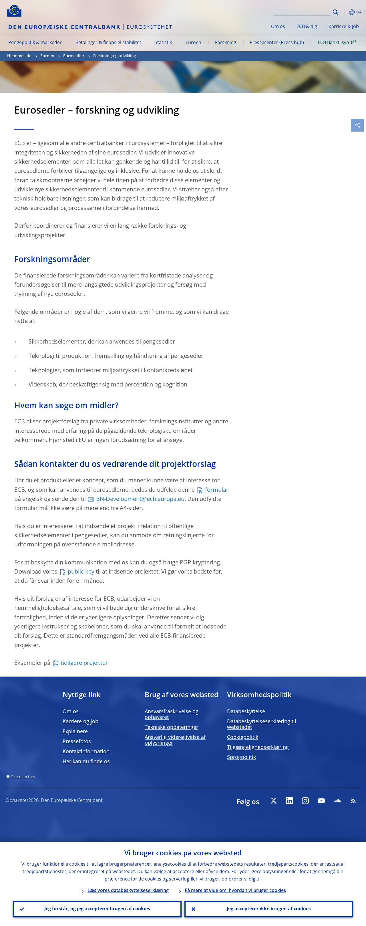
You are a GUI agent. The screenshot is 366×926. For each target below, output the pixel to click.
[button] (345, 12)
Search (335, 12)
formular (216, 490)
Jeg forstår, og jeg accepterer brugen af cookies (97, 909)
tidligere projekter (84, 663)
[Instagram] (305, 801)
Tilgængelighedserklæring (258, 747)
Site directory (23, 777)
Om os (278, 27)
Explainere (75, 731)
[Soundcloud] (337, 801)
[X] (273, 801)
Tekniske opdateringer (171, 727)
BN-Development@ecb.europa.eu (140, 499)
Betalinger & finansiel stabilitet (108, 43)
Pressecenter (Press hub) (277, 43)
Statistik (163, 43)
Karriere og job (80, 721)
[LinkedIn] (289, 801)
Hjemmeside (19, 56)
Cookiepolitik (242, 737)
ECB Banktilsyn (333, 43)
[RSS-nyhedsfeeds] (353, 801)
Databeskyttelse (246, 711)
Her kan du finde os (86, 761)
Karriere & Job (344, 27)
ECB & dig (307, 27)
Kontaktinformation (86, 751)
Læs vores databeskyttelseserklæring (128, 891)
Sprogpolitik (241, 757)
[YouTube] (321, 801)
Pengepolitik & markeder (35, 43)
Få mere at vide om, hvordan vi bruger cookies (235, 891)
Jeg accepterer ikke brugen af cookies (269, 909)
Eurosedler (73, 56)
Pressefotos (77, 741)
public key (81, 572)
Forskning (225, 43)
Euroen (193, 43)
